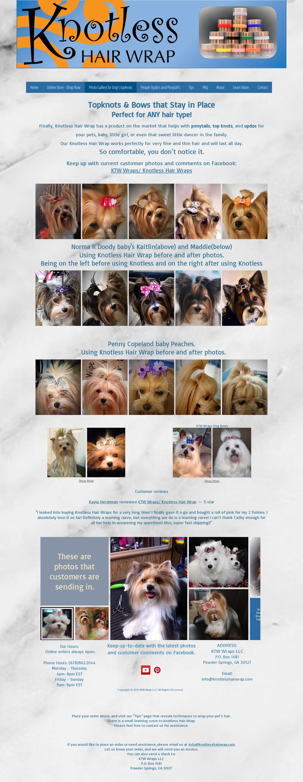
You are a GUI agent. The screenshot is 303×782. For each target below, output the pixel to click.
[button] (241, 87)
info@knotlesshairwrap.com (227, 679)
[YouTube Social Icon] (145, 670)
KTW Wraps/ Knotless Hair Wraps (151, 170)
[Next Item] (252, 588)
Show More (86, 480)
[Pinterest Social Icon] (157, 670)
